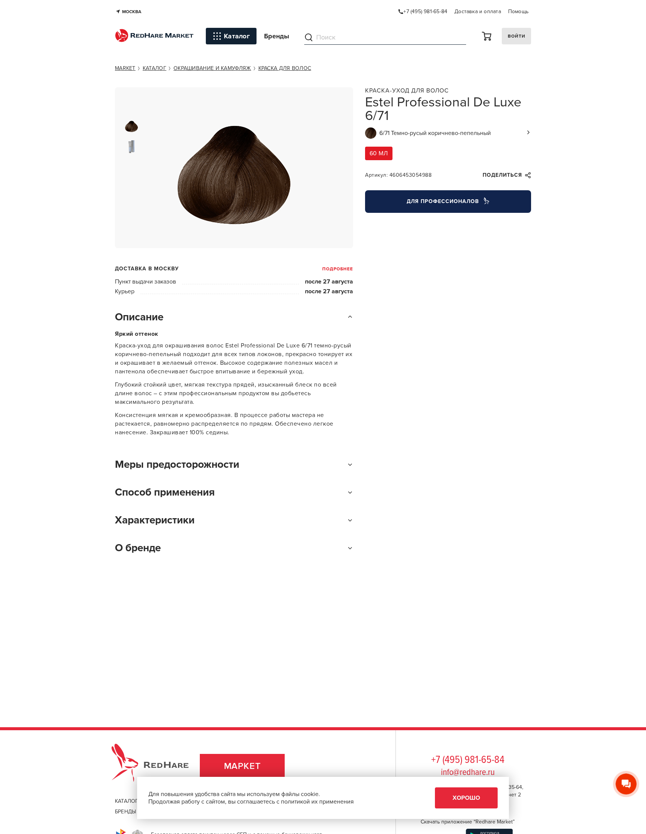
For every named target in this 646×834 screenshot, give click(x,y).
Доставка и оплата (477, 11)
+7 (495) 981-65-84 (467, 760)
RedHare (157, 766)
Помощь (518, 11)
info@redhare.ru (468, 772)
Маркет (242, 766)
